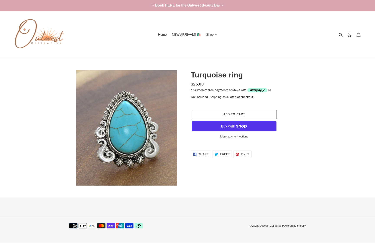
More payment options (234, 136)
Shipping (216, 97)
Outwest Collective (271, 225)
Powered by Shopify (294, 225)
